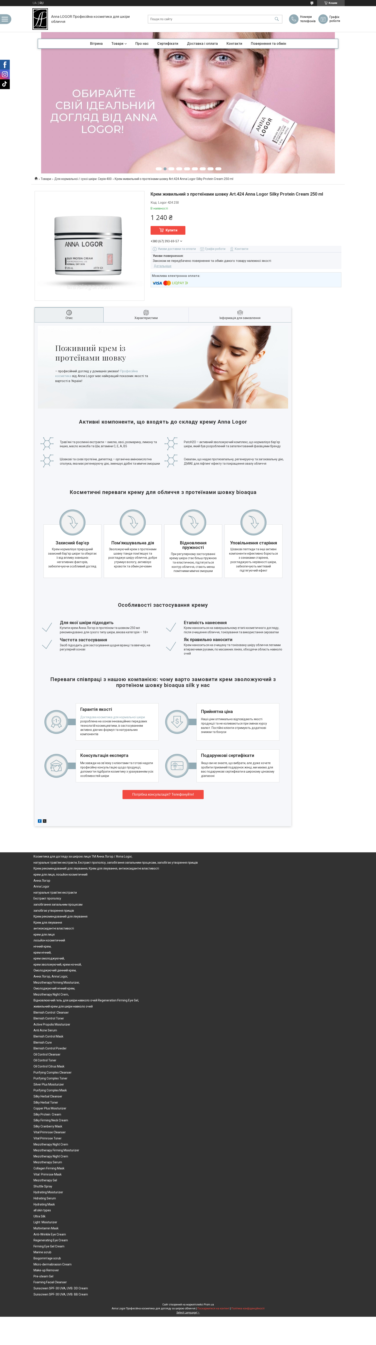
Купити (171, 230)
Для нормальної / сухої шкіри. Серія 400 (83, 179)
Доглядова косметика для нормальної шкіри (112, 717)
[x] (44, 821)
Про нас (142, 44)
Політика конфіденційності (248, 1308)
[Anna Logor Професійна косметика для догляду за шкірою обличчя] (40, 19)
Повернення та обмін (268, 44)
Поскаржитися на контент (213, 1308)
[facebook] (40, 821)
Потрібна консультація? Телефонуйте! (163, 794)
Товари (117, 44)
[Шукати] (277, 19)
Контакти (234, 44)
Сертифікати (167, 44)
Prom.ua (209, 1304)
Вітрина (96, 44)
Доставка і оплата (202, 44)
